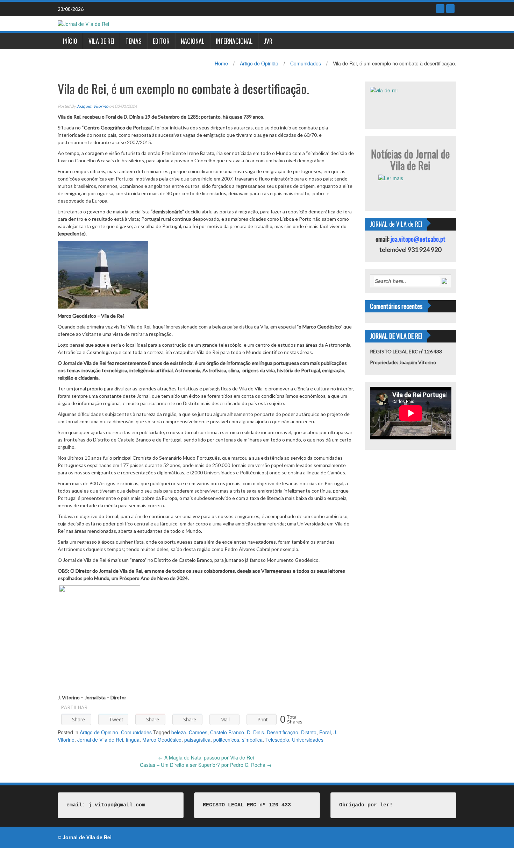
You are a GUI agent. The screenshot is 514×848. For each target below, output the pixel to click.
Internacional (234, 40)
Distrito (308, 732)
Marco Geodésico (161, 739)
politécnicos (226, 739)
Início (70, 40)
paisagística (197, 739)
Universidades (307, 739)
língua (133, 739)
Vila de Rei (101, 40)
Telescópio (277, 739)
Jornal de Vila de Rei (100, 739)
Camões (198, 732)
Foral (325, 732)
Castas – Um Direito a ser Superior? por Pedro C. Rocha (206, 764)
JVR (268, 40)
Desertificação (282, 732)
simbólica (252, 739)
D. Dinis (255, 732)
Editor (161, 40)
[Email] (450, 8)
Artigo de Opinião (259, 63)
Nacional (193, 40)
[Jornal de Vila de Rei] (83, 23)
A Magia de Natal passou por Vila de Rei (206, 757)
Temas (134, 40)
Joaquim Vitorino (92, 106)
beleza (178, 732)
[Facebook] (440, 8)
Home (221, 63)
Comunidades (305, 63)
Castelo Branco (227, 732)
